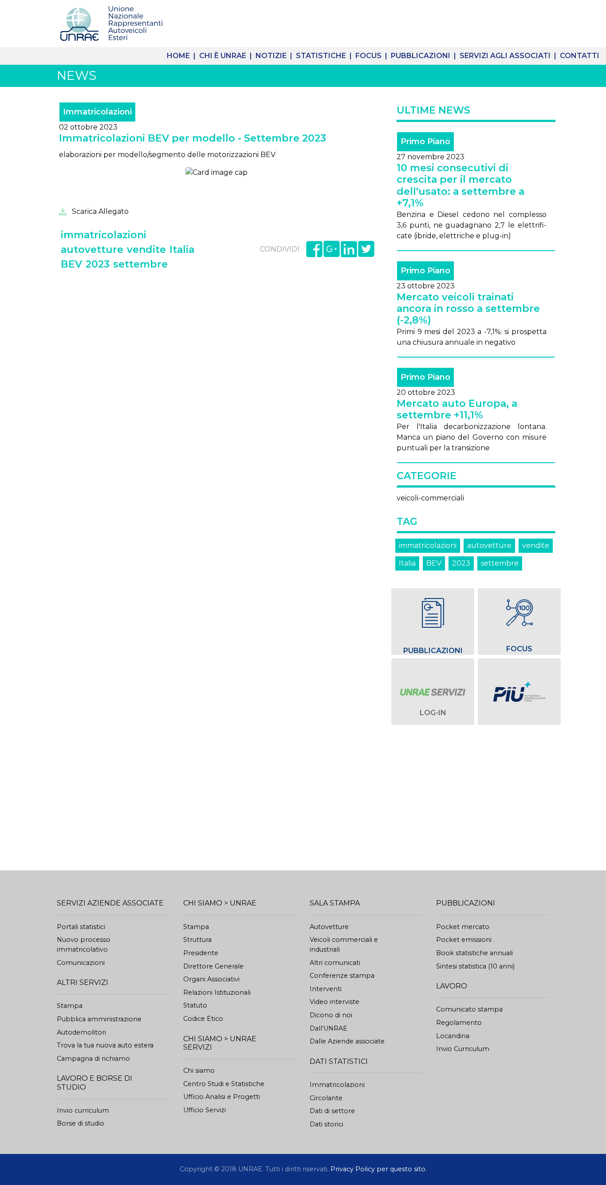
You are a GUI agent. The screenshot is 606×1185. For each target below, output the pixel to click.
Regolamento (459, 1023)
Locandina (452, 1036)
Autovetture (329, 927)
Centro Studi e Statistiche (223, 1084)
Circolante (326, 1098)
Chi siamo (199, 1071)
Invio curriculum (83, 1110)
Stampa (70, 1006)
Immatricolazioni (337, 1085)
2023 (461, 563)
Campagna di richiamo (93, 1059)
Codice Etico (203, 1019)
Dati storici (326, 1124)
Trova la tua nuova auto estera (105, 1045)
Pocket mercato (462, 927)
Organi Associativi (211, 979)
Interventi (326, 989)
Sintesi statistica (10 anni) (475, 966)
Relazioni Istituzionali (217, 992)
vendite (535, 545)
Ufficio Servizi (204, 1110)
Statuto (195, 1005)
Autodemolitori (81, 1032)
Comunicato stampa (469, 1009)
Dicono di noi (331, 1015)
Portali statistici (81, 927)
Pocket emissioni (464, 940)
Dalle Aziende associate (347, 1041)
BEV (433, 563)
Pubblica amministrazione (99, 1019)
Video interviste (334, 1002)
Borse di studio (80, 1123)
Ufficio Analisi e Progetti (221, 1097)
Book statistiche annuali (474, 953)
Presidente (200, 953)
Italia (407, 563)
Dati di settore (332, 1111)
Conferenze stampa (342, 976)
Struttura (197, 940)
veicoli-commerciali (430, 498)
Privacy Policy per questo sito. (379, 1169)
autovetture (489, 545)
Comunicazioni (81, 963)
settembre (500, 563)
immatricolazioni (427, 545)
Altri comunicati (335, 963)
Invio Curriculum (462, 1049)
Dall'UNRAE (328, 1028)
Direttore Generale (213, 966)
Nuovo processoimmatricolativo (83, 944)
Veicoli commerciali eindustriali (344, 944)
